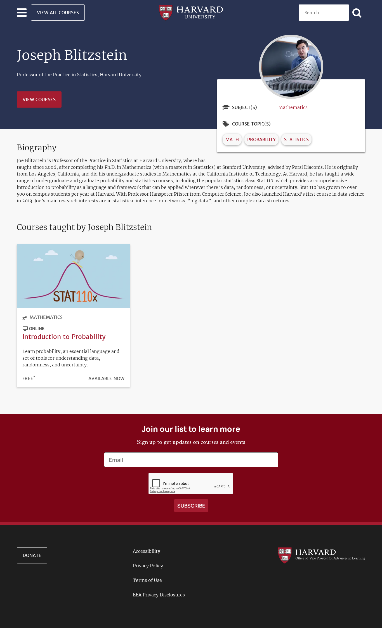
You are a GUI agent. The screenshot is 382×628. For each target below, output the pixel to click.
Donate (32, 555)
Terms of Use (147, 580)
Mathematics (293, 107)
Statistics (296, 139)
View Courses (39, 99)
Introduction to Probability (64, 337)
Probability (261, 139)
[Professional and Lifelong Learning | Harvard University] (191, 12)
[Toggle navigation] (22, 12)
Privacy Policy (148, 565)
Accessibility (146, 551)
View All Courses (58, 12)
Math (232, 139)
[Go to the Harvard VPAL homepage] (321, 555)
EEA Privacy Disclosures (159, 595)
